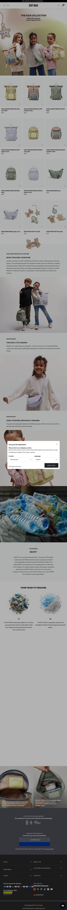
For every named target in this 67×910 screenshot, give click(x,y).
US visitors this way (15, 466)
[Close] (57, 444)
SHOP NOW (51, 465)
